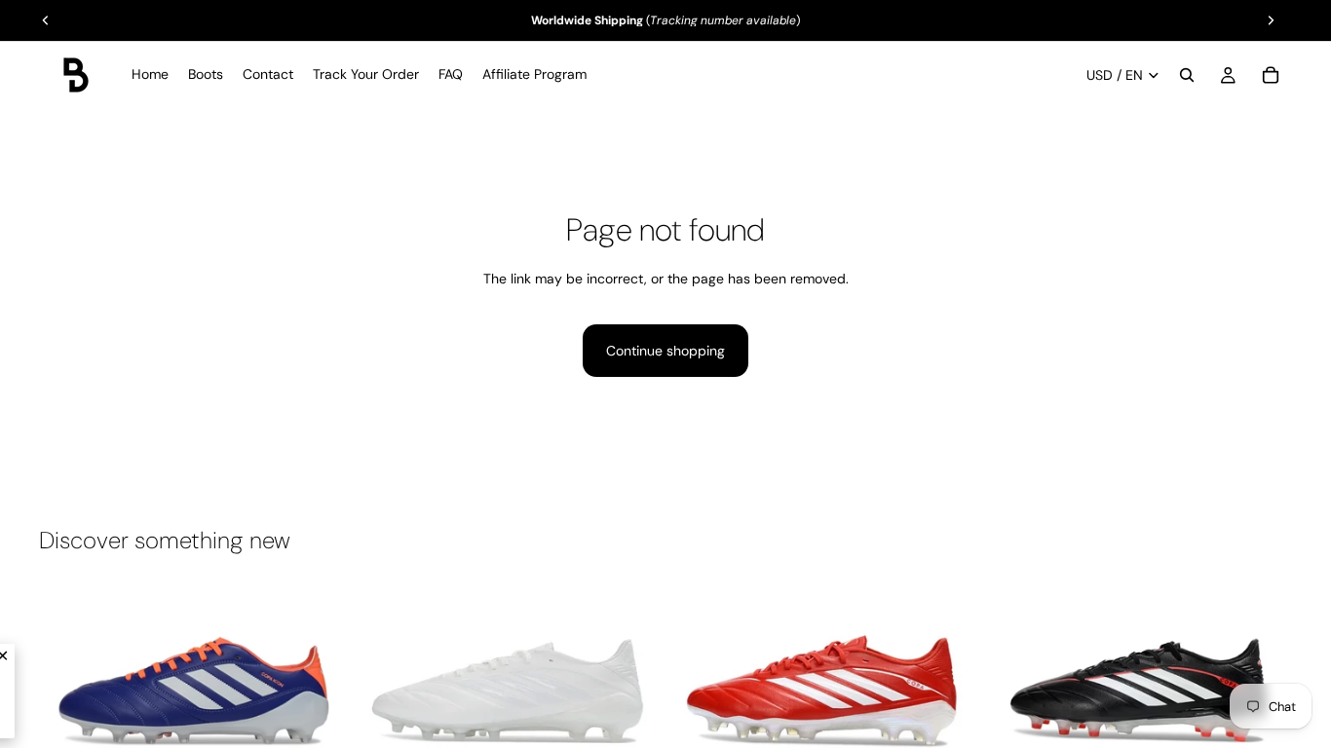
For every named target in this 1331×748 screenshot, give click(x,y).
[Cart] (1270, 75)
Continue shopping (665, 350)
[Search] (1186, 75)
